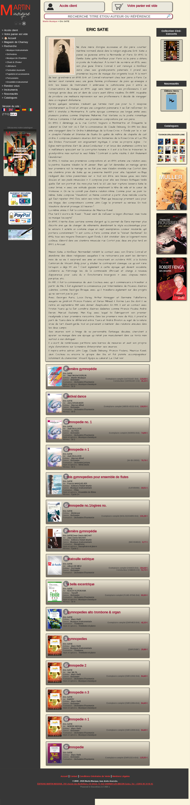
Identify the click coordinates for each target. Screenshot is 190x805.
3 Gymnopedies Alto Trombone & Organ (92, 612)
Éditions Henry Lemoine (171, 92)
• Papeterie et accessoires (17, 74)
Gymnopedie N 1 (77, 449)
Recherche (9, 46)
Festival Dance (75, 396)
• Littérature (10, 66)
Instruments (10, 89)
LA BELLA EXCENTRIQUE (79, 584)
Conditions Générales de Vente (94, 776)
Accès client (68, 6)
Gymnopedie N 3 (77, 692)
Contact (73, 776)
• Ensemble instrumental (16, 82)
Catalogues (9, 97)
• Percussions (11, 78)
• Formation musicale (15, 70)
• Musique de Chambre (16, 58)
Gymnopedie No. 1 (78, 422)
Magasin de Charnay (15, 42)
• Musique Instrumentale (16, 50)
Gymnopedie (74, 747)
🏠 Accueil (9, 38)
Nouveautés (10, 93)
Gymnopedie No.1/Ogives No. (86, 505)
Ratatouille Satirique (79, 559)
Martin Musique (50, 21)
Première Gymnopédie (81, 369)
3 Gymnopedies (76, 639)
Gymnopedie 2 (75, 665)
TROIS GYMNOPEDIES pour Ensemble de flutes (96, 477)
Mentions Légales (121, 776)
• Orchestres (11, 54)
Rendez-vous (11, 85)
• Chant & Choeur (13, 62)
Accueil (64, 776)
